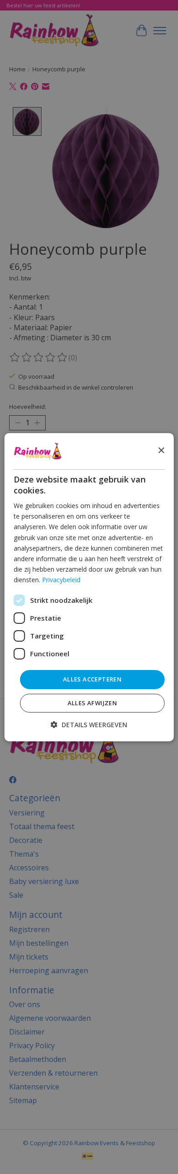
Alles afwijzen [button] (92, 703)
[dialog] (89, 587)
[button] (89, 724)
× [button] (160, 450)
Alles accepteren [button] (92, 679)
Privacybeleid (61, 579)
